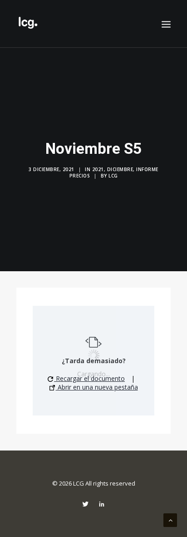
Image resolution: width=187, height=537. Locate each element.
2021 (98, 169)
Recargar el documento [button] (89, 378)
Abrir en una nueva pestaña (97, 387)
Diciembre (120, 169)
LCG (113, 175)
